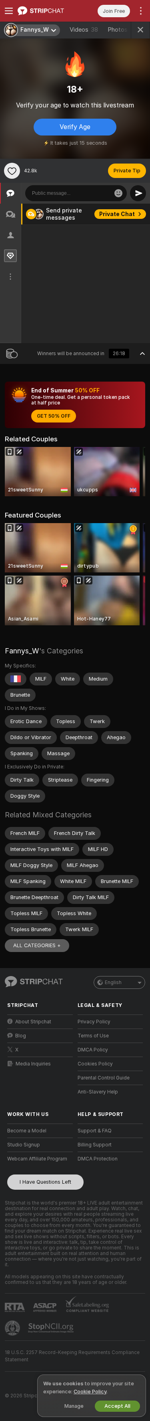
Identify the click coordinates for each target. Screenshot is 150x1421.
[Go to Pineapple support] (13, 1328)
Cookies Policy (95, 1064)
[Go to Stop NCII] (51, 1328)
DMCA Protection (98, 1159)
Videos (84, 29)
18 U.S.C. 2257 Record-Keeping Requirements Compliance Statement (72, 1356)
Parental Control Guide (104, 1078)
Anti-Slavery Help (98, 1092)
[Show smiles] (118, 193)
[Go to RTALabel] (15, 1307)
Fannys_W (22, 651)
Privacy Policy (94, 1022)
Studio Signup (23, 1145)
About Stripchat (33, 1022)
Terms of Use (93, 1036)
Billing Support (95, 1145)
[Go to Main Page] (46, 10)
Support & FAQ (95, 1131)
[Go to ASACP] (45, 1307)
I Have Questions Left (45, 1182)
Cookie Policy (90, 1392)
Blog (20, 1036)
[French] (15, 679)
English (113, 982)
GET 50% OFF (53, 416)
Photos (121, 29)
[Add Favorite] (12, 171)
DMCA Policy (93, 1050)
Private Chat (117, 214)
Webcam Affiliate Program (37, 1159)
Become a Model (26, 1131)
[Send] (138, 193)
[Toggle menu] (9, 11)
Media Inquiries (33, 1064)
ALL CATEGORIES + (37, 945)
